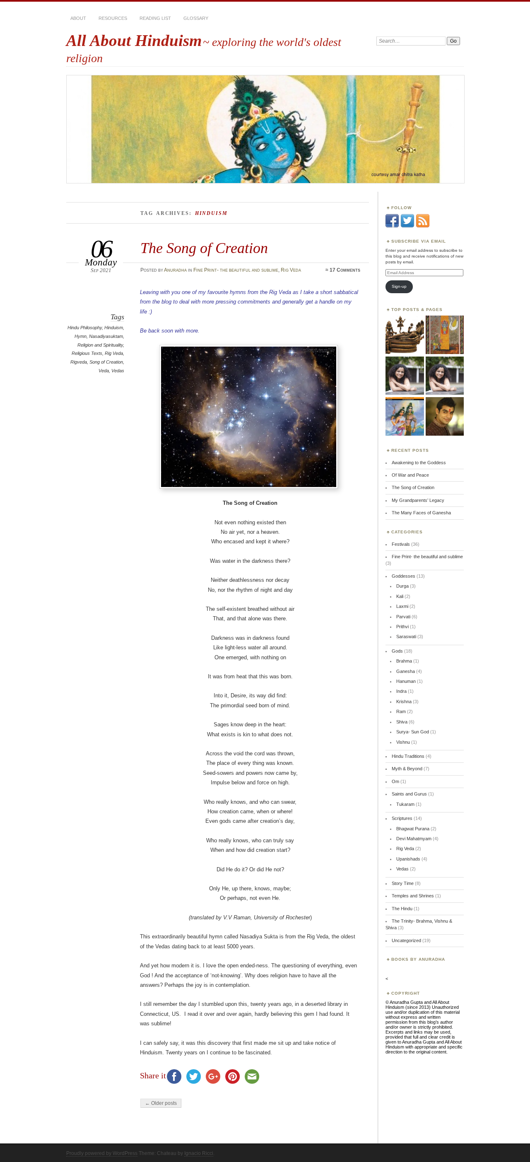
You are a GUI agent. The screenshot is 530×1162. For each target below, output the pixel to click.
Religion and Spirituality (100, 344)
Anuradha (175, 270)
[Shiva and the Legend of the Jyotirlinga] (445, 335)
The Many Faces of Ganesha (421, 512)
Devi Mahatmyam (413, 838)
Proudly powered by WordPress (101, 1153)
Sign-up (399, 286)
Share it (153, 1075)
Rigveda (78, 361)
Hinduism (113, 327)
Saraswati (406, 636)
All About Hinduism (134, 40)
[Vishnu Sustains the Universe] (445, 376)
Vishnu (403, 742)
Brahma (404, 660)
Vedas (117, 370)
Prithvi (402, 626)
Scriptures (402, 818)
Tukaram (405, 804)
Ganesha (405, 671)
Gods (397, 651)
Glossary (195, 18)
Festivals (401, 544)
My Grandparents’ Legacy (418, 500)
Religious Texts (87, 353)
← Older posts (161, 1103)
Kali (399, 596)
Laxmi (402, 606)
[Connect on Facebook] (392, 225)
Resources (113, 18)
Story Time (403, 883)
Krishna (404, 701)
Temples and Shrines (413, 895)
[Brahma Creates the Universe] (404, 335)
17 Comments (345, 270)
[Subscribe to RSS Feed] (422, 225)
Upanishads (408, 858)
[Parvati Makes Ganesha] (404, 376)
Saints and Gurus (409, 793)
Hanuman (406, 681)
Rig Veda (291, 270)
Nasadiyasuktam (106, 336)
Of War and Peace (410, 475)
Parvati (403, 616)
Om (395, 781)
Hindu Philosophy (84, 327)
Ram (401, 711)
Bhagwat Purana (412, 828)
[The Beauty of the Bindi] (445, 416)
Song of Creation (106, 361)
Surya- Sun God (412, 731)
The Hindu (402, 908)
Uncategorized (406, 940)
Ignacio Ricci (198, 1153)
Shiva (401, 721)
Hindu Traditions (408, 756)
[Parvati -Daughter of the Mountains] (404, 416)
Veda (104, 370)
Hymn (81, 336)
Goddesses (403, 576)
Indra (401, 691)
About (78, 18)
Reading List (155, 18)
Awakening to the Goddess (419, 462)
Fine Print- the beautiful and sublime (235, 270)
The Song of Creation (204, 247)
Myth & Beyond (407, 768)
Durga (402, 585)
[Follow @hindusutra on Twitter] (407, 225)
